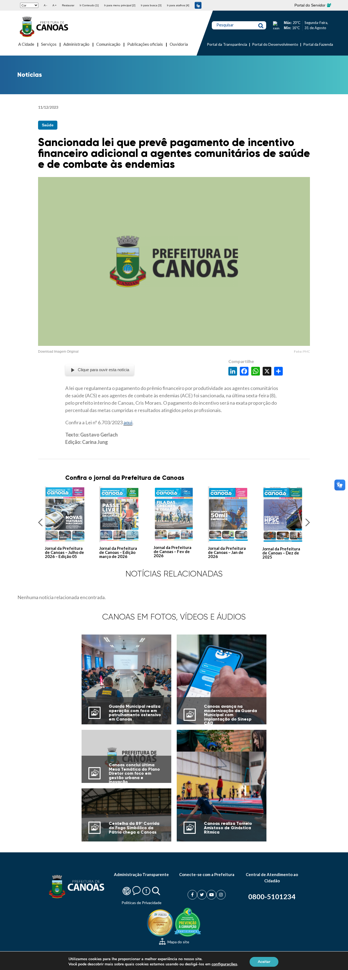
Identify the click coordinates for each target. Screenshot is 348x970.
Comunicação (108, 44)
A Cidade (26, 44)
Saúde (48, 125)
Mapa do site (178, 942)
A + (54, 5)
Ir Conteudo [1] (89, 5)
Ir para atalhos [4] (178, 5)
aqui (127, 422)
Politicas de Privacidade (141, 902)
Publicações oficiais (145, 44)
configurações (224, 964)
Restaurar (68, 5)
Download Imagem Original (58, 351)
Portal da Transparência (227, 44)
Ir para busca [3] (151, 5)
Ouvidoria (179, 44)
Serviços (49, 44)
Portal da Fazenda (318, 44)
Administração (76, 44)
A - (45, 5)
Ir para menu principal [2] (119, 5)
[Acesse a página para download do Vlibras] (198, 5)
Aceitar (264, 961)
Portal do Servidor (310, 5)
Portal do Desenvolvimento (275, 44)
